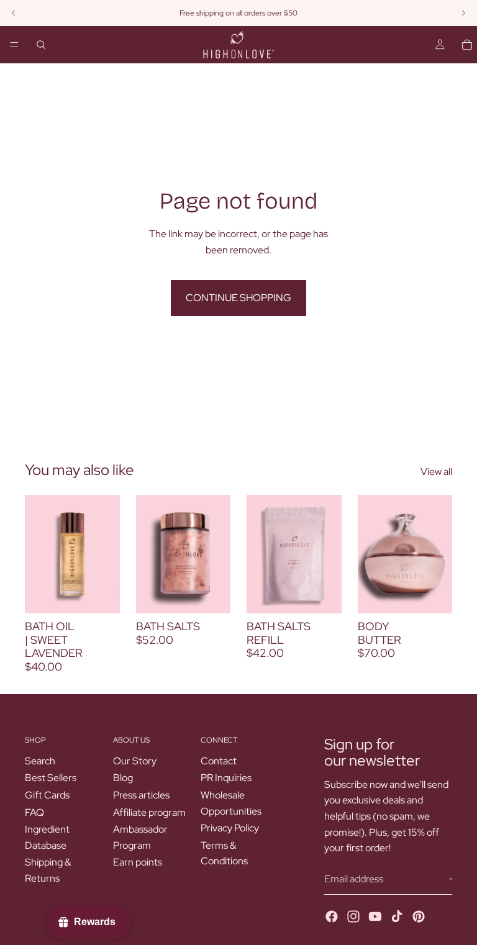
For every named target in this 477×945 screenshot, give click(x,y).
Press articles (141, 795)
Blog (123, 778)
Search (40, 760)
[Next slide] (438, 554)
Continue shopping (238, 297)
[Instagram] (353, 916)
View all (436, 471)
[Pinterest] (418, 916)
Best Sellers (50, 778)
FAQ (34, 812)
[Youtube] (375, 916)
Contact (219, 760)
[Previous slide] (371, 554)
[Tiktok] (396, 916)
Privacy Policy (230, 827)
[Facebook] (331, 916)
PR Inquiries (226, 778)
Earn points (137, 862)
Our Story (135, 760)
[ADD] (100, 594)
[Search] (41, 44)
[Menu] (14, 44)
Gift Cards (47, 795)
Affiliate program (149, 812)
